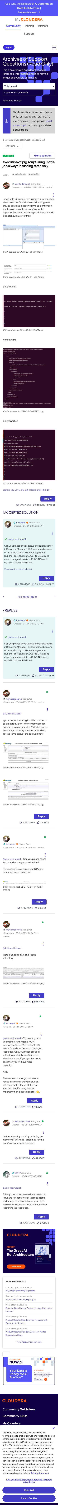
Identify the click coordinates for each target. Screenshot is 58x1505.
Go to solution (42, 155)
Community (13, 25)
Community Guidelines (18, 1409)
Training (29, 25)
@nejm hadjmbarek (17, 539)
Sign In (9, 47)
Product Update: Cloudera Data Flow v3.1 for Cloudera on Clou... (25, 1333)
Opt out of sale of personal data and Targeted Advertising (29, 1480)
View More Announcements (29, 1342)
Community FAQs (14, 1416)
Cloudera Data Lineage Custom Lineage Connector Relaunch (28, 1309)
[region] (29, 1464)
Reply (48, 498)
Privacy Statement (40, 1473)
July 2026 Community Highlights (20, 1290)
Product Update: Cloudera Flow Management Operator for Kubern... (26, 1321)
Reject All (29, 1490)
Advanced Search (12, 100)
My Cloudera (11, 1423)
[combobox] (29, 92)
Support (29, 33)
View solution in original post (18, 569)
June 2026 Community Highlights (20, 1299)
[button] (53, 194)
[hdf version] (3, 596)
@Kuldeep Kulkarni (12, 713)
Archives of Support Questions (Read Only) (25, 140)
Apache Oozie (19, 174)
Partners (43, 25)
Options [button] (10, 145)
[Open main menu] (54, 47)
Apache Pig (34, 174)
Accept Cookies (29, 1498)
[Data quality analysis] (54, 596)
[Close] (53, 1428)
